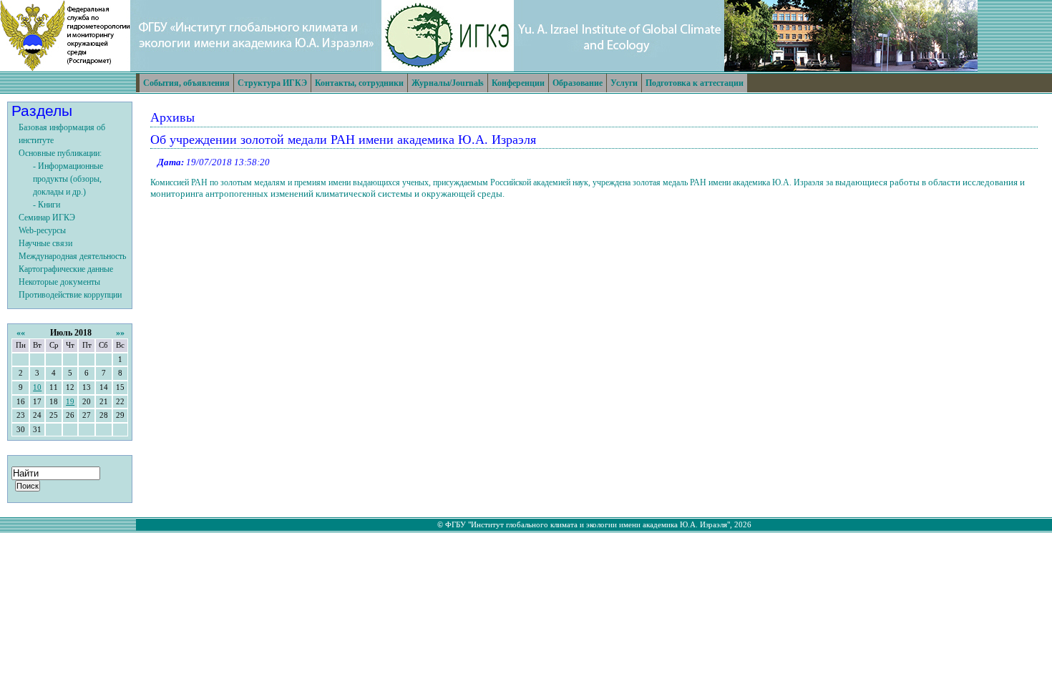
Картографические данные (66, 269)
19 (70, 402)
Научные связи (45, 243)
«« (20, 333)
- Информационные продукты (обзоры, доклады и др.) (68, 179)
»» (120, 333)
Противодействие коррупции (70, 295)
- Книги (46, 205)
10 (37, 387)
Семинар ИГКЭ (47, 217)
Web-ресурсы (42, 230)
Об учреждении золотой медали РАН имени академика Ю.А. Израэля (343, 139)
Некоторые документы (59, 282)
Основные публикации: (60, 153)
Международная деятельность (72, 256)
